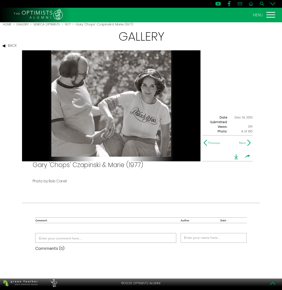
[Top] (272, 283)
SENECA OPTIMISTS (46, 24)
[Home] (251, 4)
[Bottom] (272, 4)
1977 (68, 24)
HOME (7, 24)
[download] (236, 156)
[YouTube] (218, 4)
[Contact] (240, 4)
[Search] (262, 4)
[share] (247, 156)
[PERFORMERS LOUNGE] (53, 283)
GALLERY (22, 24)
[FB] (229, 4)
